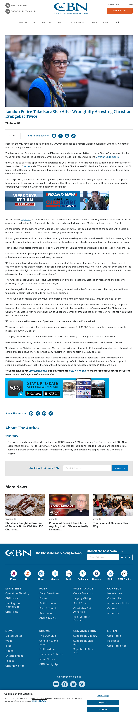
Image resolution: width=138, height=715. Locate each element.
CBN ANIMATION (84, 631)
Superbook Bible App (83, 642)
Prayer (43, 598)
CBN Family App (49, 664)
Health (9, 650)
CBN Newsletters (38, 370)
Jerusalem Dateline (51, 654)
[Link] (73, 136)
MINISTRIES (13, 589)
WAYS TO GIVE (83, 589)
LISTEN (93, 22)
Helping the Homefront (12, 605)
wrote (26, 166)
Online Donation (83, 593)
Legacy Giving (82, 598)
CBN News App (15, 665)
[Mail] (67, 136)
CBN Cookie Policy (39, 701)
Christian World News (48, 642)
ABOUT (107, 22)
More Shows (47, 659)
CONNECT (114, 589)
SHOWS (44, 631)
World (9, 640)
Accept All (103, 709)
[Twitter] (60, 136)
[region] (69, 702)
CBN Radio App (117, 645)
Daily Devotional (49, 593)
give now (119, 10)
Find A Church (48, 608)
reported (25, 219)
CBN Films (11, 611)
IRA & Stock (80, 603)
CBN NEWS (46, 22)
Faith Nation (47, 649)
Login (130, 4)
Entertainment (14, 655)
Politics (9, 660)
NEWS (9, 631)
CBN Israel (12, 598)
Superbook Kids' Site (83, 651)
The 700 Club (27, 22)
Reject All (102, 702)
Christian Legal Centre (108, 156)
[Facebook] (54, 136)
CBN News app (77, 370)
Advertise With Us (118, 603)
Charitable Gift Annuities (82, 610)
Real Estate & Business (81, 618)
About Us (113, 613)
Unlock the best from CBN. (43, 468)
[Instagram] (73, 684)
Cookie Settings (103, 695)
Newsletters (114, 593)
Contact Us (113, 4)
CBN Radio (114, 635)
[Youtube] (56, 684)
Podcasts (113, 640)
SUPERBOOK (77, 22)
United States (14, 635)
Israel (8, 645)
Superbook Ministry (85, 635)
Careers (112, 608)
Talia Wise (13, 123)
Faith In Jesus (47, 603)
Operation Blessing (17, 593)
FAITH (61, 22)
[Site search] (118, 23)
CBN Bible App (48, 618)
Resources (45, 613)
